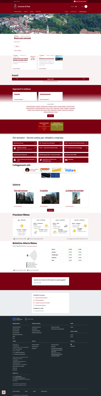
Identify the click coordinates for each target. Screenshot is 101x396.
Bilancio (55, 106)
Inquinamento (72, 108)
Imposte (66, 11)
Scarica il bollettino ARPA (20, 270)
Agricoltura (38, 106)
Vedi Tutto (50, 210)
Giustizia (61, 108)
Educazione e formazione (37, 332)
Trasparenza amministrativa (48, 112)
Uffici (14, 338)
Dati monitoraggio (16, 391)
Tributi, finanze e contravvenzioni (57, 329)
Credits (34, 391)
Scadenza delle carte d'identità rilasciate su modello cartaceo (20, 59)
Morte (42, 110)
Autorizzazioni (34, 329)
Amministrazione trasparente (57, 350)
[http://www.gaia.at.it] (45, 170)
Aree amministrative (17, 327)
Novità (25, 11)
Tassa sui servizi (65, 110)
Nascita (45, 110)
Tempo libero (71, 110)
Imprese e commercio (55, 327)
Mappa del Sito (44, 391)
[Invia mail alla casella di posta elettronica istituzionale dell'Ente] (20, 352)
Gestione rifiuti (56, 108)
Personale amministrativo (18, 334)
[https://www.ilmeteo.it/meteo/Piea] (70, 170)
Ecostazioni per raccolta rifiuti (46, 58)
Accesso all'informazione (31, 106)
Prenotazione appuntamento (56, 354)
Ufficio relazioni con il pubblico (18, 366)
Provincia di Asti (35, 346)
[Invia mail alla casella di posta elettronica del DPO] (19, 376)
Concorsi (47, 108)
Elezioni (51, 108)
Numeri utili (15, 370)
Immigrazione (66, 108)
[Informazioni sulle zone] (31, 246)
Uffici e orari (15, 368)
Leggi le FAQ (53, 351)
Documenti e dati (16, 329)
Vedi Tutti (50, 115)
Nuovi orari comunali (22, 38)
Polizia (49, 110)
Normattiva (34, 348)
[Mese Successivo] (84, 79)
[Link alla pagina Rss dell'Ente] (71, 344)
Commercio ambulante (30, 108)
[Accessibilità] (4, 392)
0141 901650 (19, 349)
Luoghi (71, 334)
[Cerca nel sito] (85, 6)
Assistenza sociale (44, 106)
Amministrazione (18, 11)
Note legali (53, 346)
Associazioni (51, 106)
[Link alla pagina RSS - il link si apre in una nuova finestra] (76, 6)
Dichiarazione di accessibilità (56, 348)
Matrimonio (38, 110)
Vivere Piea (38, 11)
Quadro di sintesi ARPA (33, 270)
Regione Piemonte (17, 1)
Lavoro (33, 110)
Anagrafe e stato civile (36, 327)
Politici (14, 336)
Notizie (71, 327)
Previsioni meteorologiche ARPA (36, 239)
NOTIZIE (16, 36)
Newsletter (72, 346)
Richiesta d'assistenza (55, 355)
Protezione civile (53, 110)
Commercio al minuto (70, 106)
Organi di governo (16, 332)
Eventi (71, 336)
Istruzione (29, 110)
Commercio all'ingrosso (62, 106)
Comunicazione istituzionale (40, 108)
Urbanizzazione (74, 11)
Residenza (59, 110)
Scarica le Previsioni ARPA (20, 239)
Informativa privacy (55, 344)
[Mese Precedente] (17, 79)
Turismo (56, 112)
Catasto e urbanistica (36, 330)
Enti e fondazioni (16, 330)
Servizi (31, 11)
